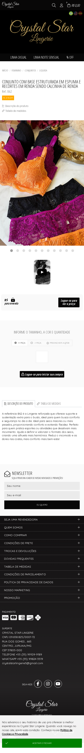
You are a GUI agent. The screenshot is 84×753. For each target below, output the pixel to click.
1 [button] (11, 250)
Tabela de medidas (51, 404)
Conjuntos (30, 70)
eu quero (42, 504)
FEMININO (16, 70)
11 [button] (73, 250)
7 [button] (48, 250)
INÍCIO (5, 70)
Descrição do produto (20, 404)
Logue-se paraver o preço (69, 302)
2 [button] (17, 250)
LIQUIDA (43, 70)
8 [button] (54, 250)
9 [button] (60, 250)
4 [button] (30, 250)
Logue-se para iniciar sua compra (43, 374)
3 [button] (24, 250)
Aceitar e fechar (42, 743)
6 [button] (42, 250)
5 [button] (36, 250)
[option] (42, 183)
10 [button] (66, 250)
